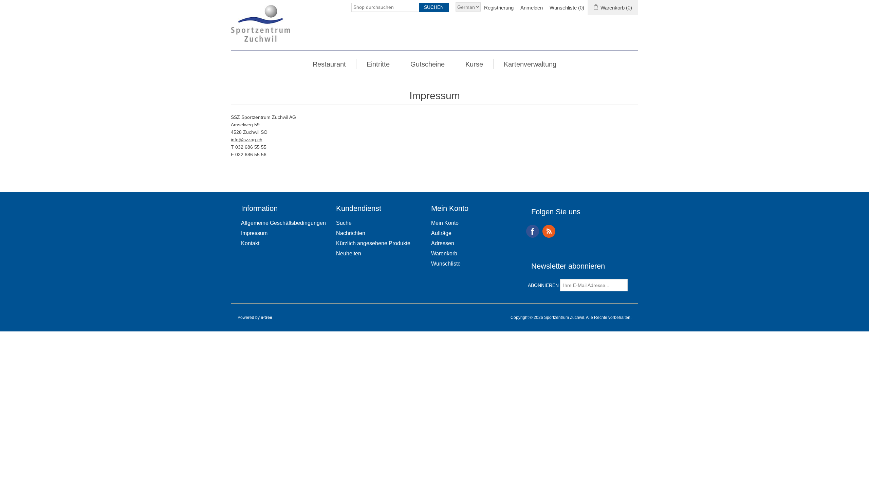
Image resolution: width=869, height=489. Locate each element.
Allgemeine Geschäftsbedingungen (283, 223)
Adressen (442, 243)
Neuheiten (348, 253)
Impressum (254, 233)
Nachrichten (350, 233)
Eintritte (378, 64)
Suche (344, 223)
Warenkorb (444, 253)
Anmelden (531, 8)
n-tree (266, 317)
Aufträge (441, 233)
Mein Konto (445, 223)
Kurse (474, 64)
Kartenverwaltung (530, 64)
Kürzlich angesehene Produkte (373, 243)
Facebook (532, 231)
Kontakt (250, 243)
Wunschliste (446, 264)
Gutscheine (427, 64)
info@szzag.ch (246, 139)
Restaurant (329, 64)
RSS (548, 231)
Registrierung (499, 8)
